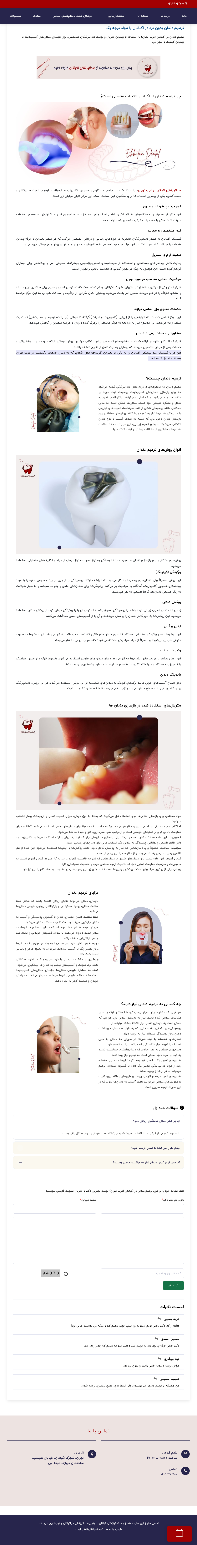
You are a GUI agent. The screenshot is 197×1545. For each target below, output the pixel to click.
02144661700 (168, 1474)
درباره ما (165, 15)
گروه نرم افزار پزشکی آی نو (89, 1529)
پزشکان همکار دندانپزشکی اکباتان (72, 15)
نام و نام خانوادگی (173, 1199)
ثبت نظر (173, 1285)
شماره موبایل (88, 1199)
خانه (184, 15)
